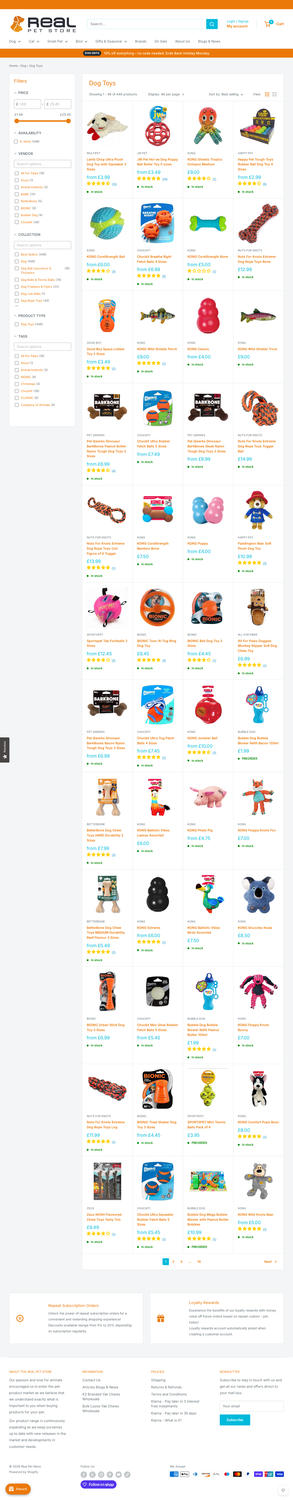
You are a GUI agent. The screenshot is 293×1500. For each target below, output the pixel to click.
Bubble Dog (246, 732)
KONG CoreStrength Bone (207, 256)
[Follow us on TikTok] (127, 1474)
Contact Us (91, 1380)
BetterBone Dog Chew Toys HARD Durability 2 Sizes (105, 835)
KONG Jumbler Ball (202, 738)
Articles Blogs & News (100, 1387)
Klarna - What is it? (166, 1420)
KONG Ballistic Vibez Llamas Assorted (153, 832)
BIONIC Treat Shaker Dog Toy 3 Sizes (156, 1124)
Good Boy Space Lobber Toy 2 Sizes (106, 351)
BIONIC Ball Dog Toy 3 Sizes (204, 643)
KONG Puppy (197, 543)
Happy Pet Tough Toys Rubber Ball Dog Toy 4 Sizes (255, 164)
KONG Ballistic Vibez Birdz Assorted (203, 930)
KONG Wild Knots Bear (256, 1214)
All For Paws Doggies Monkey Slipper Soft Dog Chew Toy (257, 646)
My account (237, 26)
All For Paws (248, 634)
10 (199, 1261)
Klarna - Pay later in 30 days (173, 1413)
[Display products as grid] (267, 94)
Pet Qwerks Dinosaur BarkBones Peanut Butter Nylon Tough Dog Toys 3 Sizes (106, 448)
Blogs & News (209, 41)
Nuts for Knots (250, 250)
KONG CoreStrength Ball (106, 256)
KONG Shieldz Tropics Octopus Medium (204, 161)
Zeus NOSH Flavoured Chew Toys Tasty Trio (104, 1216)
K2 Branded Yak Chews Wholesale (101, 1396)
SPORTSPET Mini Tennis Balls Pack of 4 (206, 1124)
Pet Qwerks (96, 435)
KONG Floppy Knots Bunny (253, 1027)
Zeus (90, 1208)
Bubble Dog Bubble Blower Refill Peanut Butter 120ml (203, 1030)
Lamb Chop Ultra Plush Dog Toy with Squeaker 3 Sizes (106, 164)
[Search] (212, 24)
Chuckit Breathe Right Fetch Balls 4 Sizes (154, 259)
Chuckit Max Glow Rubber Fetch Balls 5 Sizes (157, 1027)
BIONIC (141, 634)
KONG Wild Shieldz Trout (257, 349)
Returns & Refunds (166, 1387)
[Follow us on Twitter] (92, 1474)
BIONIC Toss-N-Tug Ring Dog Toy (156, 643)
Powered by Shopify (23, 1472)
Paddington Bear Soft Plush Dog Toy (254, 545)
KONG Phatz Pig (200, 830)
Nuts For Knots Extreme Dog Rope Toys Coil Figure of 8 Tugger (106, 548)
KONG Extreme (148, 928)
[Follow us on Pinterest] (110, 1474)
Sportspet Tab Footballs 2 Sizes (107, 643)
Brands (140, 41)
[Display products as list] (275, 94)
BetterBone (96, 824)
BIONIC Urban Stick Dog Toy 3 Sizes (106, 1027)
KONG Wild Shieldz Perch (157, 349)
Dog (12, 41)
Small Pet (55, 41)
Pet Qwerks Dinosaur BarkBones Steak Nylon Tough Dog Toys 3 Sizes (206, 446)
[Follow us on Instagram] (101, 1474)
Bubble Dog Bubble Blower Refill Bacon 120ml (258, 740)
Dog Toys (36, 65)
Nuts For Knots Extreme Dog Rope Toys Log (106, 1124)
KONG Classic (198, 349)
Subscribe (235, 1420)
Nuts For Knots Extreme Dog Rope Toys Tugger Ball (257, 446)
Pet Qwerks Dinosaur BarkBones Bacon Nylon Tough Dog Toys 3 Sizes (106, 743)
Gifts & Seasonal (108, 41)
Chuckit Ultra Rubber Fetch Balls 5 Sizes (153, 443)
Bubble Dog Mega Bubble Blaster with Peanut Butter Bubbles (208, 1219)
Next (268, 1261)
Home (13, 65)
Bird (79, 41)
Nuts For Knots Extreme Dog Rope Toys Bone (257, 259)
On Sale (161, 41)
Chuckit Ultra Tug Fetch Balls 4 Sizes (155, 740)
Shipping (158, 1380)
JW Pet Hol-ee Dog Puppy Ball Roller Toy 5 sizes (157, 161)
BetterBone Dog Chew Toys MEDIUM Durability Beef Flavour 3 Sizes (106, 932)
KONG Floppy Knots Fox (257, 830)
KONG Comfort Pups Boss (258, 1122)
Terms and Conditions (169, 1394)
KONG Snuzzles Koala (255, 928)
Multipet (93, 153)
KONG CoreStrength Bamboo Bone (153, 545)
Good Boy (94, 342)
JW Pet (142, 153)
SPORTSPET (95, 634)
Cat (31, 41)
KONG (191, 153)
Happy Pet (245, 153)
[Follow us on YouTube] (118, 1474)
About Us (182, 41)
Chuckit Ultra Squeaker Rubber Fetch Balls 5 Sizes (155, 1219)
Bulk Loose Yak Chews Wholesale (100, 1408)
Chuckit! (143, 250)
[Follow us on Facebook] (84, 1474)
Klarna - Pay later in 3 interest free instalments (175, 1403)
